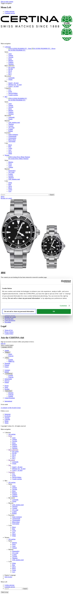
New (9, 90)
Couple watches (13, 95)
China (6, 358)
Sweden (7, 389)
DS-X (10, 71)
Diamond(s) (11, 170)
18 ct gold (11, 127)
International (8, 401)
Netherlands (8, 379)
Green (10, 148)
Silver (10, 152)
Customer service (10, 13)
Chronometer (12, 138)
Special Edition (12, 93)
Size (9, 465)
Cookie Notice (9, 333)
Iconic (10, 91)
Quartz (10, 79)
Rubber (10, 131)
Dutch (10, 354)
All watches (11, 434)
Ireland (7, 372)
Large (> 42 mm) (13, 86)
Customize (63, 306)
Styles (10, 436)
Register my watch (10, 317)
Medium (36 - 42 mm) (15, 84)
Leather (10, 129)
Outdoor (10, 62)
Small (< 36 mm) (13, 83)
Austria (7, 350)
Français (10, 356)
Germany (7, 370)
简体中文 (11, 361)
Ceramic (10, 126)
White (10, 153)
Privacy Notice (9, 332)
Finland (7, 365)
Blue (9, 146)
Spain (6, 387)
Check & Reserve (10, 320)
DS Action (11, 67)
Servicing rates (9, 319)
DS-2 (10, 72)
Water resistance (13, 134)
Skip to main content (7, 1)
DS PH (10, 69)
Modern (10, 60)
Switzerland (8, 391)
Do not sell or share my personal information (19, 311)
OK (54, 311)
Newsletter (8, 322)
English (10, 359)
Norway (7, 380)
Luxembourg (8, 373)
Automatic (11, 78)
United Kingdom (10, 398)
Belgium (7, 352)
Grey (9, 150)
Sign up (3, 343)
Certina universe (9, 11)
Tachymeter (11, 141)
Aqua (10, 53)
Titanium (11, 124)
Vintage (10, 55)
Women (7, 155)
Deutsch (10, 393)
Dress (10, 59)
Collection (8, 47)
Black (10, 145)
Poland (7, 382)
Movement (11, 460)
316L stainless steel (14, 122)
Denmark (7, 363)
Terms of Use (9, 330)
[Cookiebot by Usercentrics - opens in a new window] (62, 281)
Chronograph (12, 136)
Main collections (13, 450)
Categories (11, 472)
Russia (7, 385)
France (7, 367)
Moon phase (12, 139)
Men (6, 96)
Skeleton (11, 64)
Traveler (10, 57)
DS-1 (10, 74)
